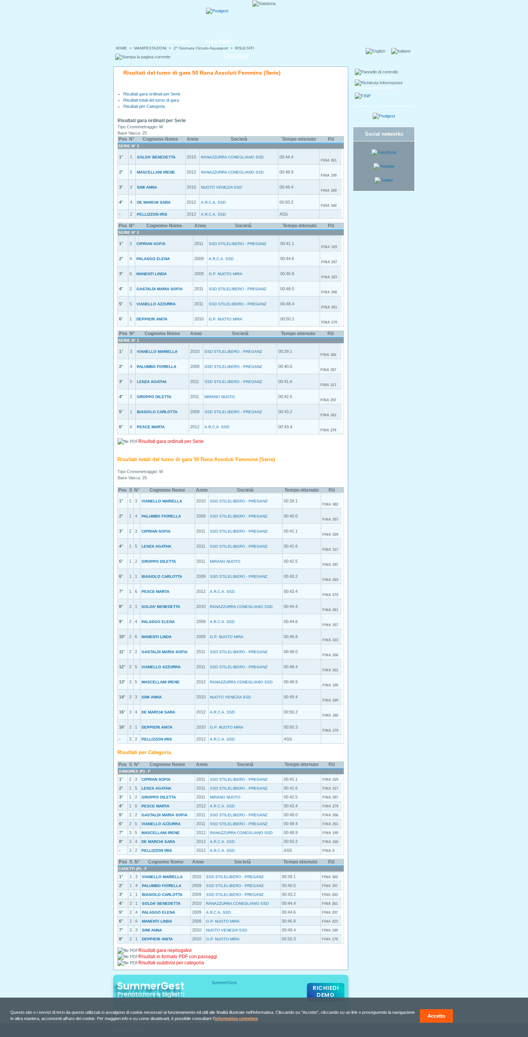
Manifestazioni (171, 41)
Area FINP (218, 41)
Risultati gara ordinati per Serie (152, 94)
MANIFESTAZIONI (150, 48)
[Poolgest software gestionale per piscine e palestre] (384, 116)
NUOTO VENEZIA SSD (221, 187)
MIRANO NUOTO (219, 397)
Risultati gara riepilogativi (165, 950)
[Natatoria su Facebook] (384, 152)
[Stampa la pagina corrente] (142, 56)
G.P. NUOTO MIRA (225, 274)
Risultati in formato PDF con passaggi (177, 956)
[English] (378, 51)
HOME (121, 48)
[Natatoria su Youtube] (384, 166)
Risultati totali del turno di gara (151, 100)
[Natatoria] (143, 18)
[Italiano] (403, 51)
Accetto (436, 1016)
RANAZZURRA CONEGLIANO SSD (232, 157)
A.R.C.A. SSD (213, 202)
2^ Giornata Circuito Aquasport (201, 48)
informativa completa (236, 1018)
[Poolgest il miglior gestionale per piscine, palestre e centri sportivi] (217, 11)
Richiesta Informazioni (374, 88)
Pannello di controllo (373, 77)
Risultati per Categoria (144, 106)
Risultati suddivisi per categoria (171, 962)
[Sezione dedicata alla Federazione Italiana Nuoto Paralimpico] (363, 96)
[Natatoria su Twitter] (384, 180)
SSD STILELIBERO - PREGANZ (237, 244)
